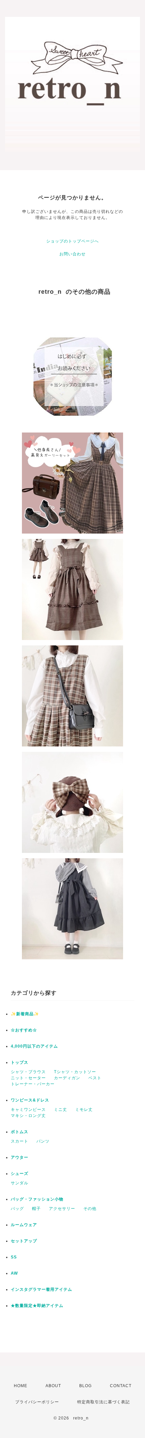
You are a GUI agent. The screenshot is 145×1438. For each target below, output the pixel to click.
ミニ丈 (60, 1109)
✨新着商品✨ (25, 1014)
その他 (89, 1208)
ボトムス (19, 1131)
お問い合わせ (72, 254)
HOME (20, 1385)
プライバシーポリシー (37, 1402)
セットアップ (24, 1241)
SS (14, 1257)
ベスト (95, 1078)
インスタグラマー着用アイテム (41, 1289)
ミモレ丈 (84, 1109)
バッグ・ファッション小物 (37, 1199)
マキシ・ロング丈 (28, 1115)
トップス (19, 1062)
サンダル (19, 1183)
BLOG (85, 1385)
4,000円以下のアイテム (34, 1046)
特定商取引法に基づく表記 (103, 1402)
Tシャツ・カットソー (75, 1071)
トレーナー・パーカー (33, 1084)
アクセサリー (62, 1208)
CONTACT (121, 1385)
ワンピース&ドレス (30, 1100)
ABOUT (53, 1385)
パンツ (43, 1141)
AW (14, 1273)
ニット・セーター (28, 1078)
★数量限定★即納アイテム (37, 1305)
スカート (19, 1141)
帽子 (36, 1208)
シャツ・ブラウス (28, 1071)
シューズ (19, 1173)
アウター (19, 1157)
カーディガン (67, 1078)
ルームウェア (24, 1224)
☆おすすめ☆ (24, 1030)
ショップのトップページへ (72, 241)
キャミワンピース (28, 1109)
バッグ (17, 1208)
